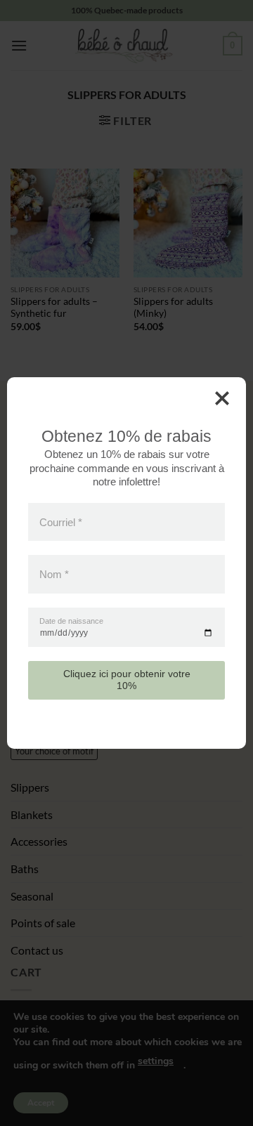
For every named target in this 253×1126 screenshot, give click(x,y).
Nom (54, 574)
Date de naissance (71, 621)
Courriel (60, 522)
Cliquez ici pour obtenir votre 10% (126, 679)
